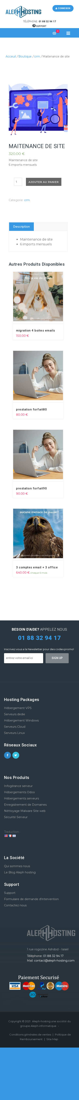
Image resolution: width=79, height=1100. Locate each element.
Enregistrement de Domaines (25, 804)
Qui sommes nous (17, 866)
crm (37, 56)
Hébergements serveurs (21, 798)
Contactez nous (15, 905)
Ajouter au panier (44, 181)
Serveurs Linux (14, 733)
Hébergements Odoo (19, 792)
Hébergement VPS (18, 708)
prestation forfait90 (31, 488)
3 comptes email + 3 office (37, 567)
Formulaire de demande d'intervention (31, 899)
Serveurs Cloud (14, 727)
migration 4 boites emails (35, 330)
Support (41, 26)
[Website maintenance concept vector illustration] (38, 108)
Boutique (25, 56)
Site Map (52, 1039)
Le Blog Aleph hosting (20, 872)
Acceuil (11, 56)
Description (21, 226)
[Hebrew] (14, 835)
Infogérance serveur (18, 786)
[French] (10, 835)
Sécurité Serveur (16, 817)
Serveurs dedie (14, 714)
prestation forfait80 (31, 409)
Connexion (63, 8)
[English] (6, 835)
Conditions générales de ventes (30, 1034)
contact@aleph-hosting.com (54, 960)
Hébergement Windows (21, 720)
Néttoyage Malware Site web (25, 811)
